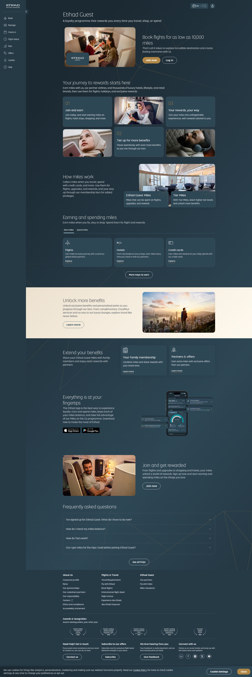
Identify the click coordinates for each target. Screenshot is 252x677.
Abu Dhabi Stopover (111, 604)
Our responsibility (71, 596)
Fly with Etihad (108, 584)
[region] (126, 671)
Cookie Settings (219, 671)
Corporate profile (71, 580)
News (65, 584)
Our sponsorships (71, 588)
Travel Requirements (111, 580)
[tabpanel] (139, 260)
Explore (68, 261)
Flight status (107, 596)
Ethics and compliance (73, 604)
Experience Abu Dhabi (111, 600)
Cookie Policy (140, 670)
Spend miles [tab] (82, 230)
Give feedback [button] (151, 657)
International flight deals (113, 592)
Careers (66, 600)
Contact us (72, 657)
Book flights (107, 588)
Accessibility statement (74, 608)
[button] (26, 11)
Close (244, 671)
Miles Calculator (147, 588)
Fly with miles (146, 584)
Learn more (73, 324)
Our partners (146, 580)
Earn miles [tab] (69, 230)
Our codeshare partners (74, 592)
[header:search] (204, 5)
